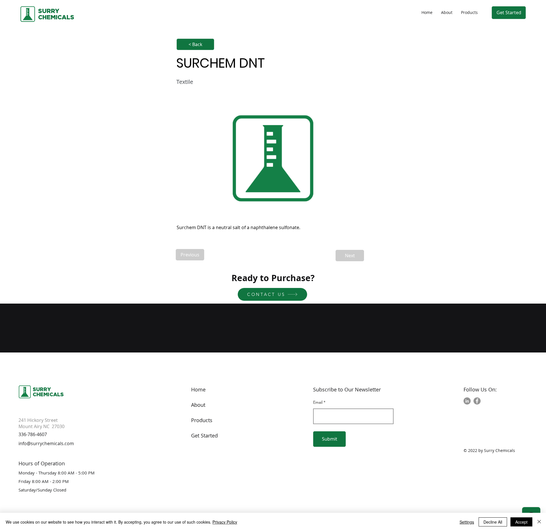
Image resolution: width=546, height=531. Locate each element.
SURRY (48, 10)
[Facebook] (477, 401)
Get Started (204, 435)
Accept (521, 522)
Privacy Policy (224, 522)
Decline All (492, 522)
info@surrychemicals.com (46, 443)
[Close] (539, 521)
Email (317, 402)
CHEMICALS (48, 394)
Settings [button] (467, 522)
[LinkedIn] (467, 401)
